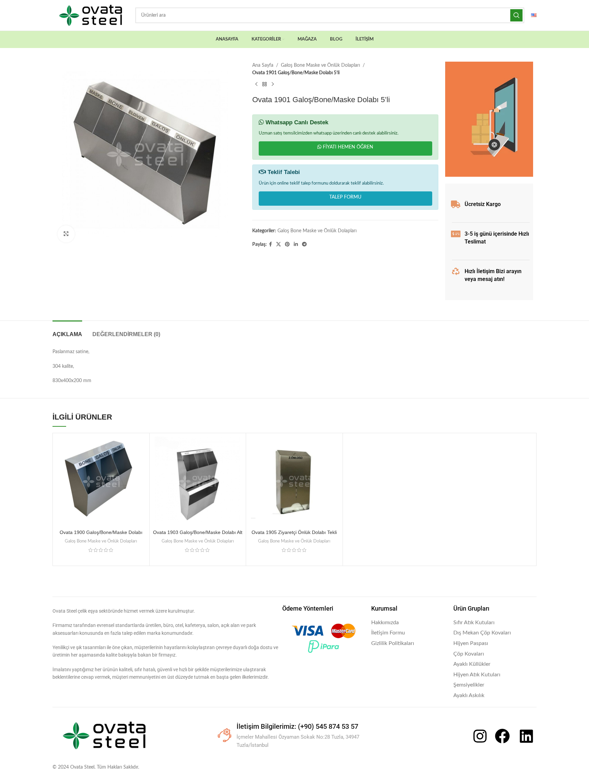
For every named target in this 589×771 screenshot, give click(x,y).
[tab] (67, 330)
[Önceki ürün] (256, 84)
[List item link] (409, 622)
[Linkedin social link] (296, 244)
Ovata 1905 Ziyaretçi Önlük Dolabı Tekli (294, 532)
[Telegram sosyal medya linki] (304, 244)
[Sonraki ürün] (273, 84)
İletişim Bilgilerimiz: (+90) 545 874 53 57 (297, 726)
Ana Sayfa (262, 65)
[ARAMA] (516, 15)
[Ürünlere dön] (264, 84)
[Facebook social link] (270, 244)
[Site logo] (90, 15)
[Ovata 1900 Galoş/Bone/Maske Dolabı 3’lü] (101, 481)
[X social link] (278, 244)
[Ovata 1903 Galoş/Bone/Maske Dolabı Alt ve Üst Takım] (198, 481)
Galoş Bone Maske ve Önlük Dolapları (320, 65)
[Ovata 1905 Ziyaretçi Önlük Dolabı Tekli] (294, 481)
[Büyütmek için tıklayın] (66, 233)
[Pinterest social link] (287, 244)
